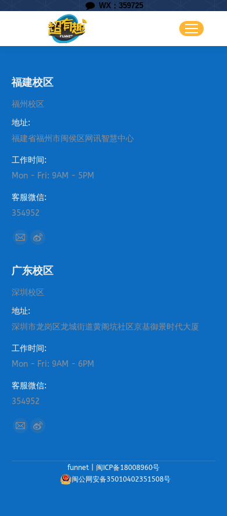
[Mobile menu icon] (191, 28)
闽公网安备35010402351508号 (121, 479)
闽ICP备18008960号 (127, 468)
